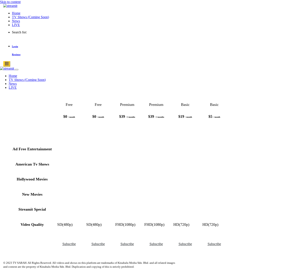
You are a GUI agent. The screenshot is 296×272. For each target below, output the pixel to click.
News (16, 21)
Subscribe (69, 244)
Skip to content (10, 2)
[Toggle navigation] (6, 64)
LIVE (16, 25)
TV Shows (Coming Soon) (30, 17)
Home (16, 13)
